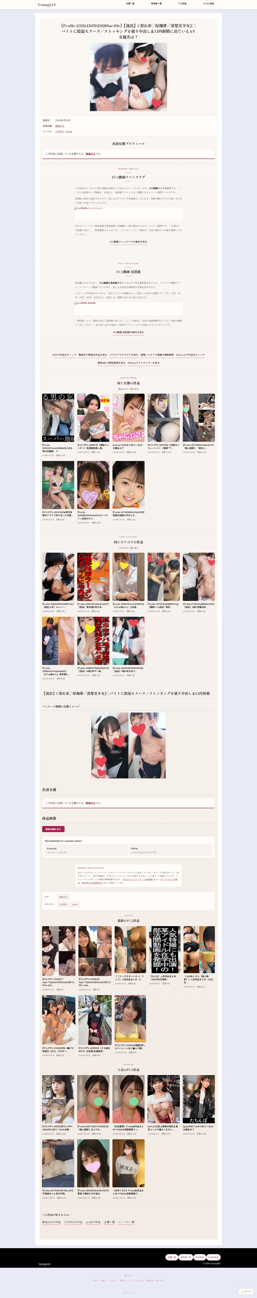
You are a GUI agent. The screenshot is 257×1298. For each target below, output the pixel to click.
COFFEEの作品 (73, 1222)
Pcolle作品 (213, 1257)
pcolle (69, 131)
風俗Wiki (150, 1280)
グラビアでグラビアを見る (124, 354)
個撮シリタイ (126, 1280)
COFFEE (59, 131)
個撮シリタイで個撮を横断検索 (157, 354)
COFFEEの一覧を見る (129, 547)
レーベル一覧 (126, 1222)
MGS (95, 1280)
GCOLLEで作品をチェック (190, 354)
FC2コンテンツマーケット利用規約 (138, 879)
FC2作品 (200, 1257)
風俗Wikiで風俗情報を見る (111, 362)
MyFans (160, 1280)
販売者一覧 (186, 1257)
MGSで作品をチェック (64, 354)
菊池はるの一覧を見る (128, 388)
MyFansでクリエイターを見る (144, 362)
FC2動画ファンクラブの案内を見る (128, 241)
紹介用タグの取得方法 (92, 882)
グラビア (113, 1280)
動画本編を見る (53, 829)
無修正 (104, 1280)
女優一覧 (109, 1222)
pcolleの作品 (93, 1222)
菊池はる (59, 125)
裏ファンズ (128, 1293)
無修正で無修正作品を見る (93, 354)
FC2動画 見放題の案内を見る (128, 332)
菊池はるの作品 (51, 1222)
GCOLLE (139, 1280)
